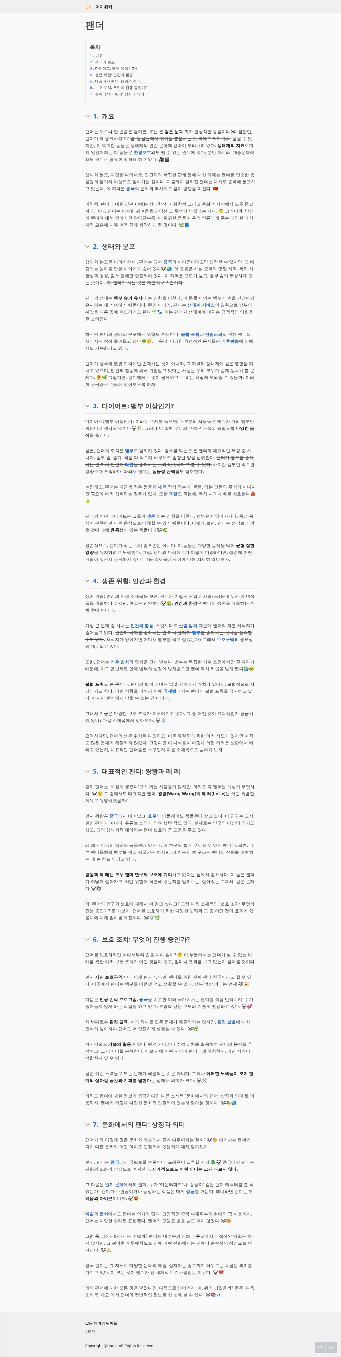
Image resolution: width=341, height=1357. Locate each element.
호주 (152, 816)
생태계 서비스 (201, 305)
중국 (130, 188)
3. (96, 406)
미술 (89, 1214)
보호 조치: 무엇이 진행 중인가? (118, 87)
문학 (104, 1214)
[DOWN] (331, 1347)
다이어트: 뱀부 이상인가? (113, 68)
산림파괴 (214, 334)
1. (96, 116)
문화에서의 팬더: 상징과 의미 (117, 93)
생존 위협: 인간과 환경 (111, 74)
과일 (173, 494)
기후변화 (230, 341)
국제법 (169, 691)
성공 (190, 1191)
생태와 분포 (102, 61)
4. (96, 581)
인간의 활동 (142, 625)
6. (96, 939)
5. (96, 771)
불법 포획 (190, 334)
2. (96, 246)
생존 (151, 516)
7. (96, 1124)
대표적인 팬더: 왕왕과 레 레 (115, 81)
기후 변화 (120, 662)
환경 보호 (226, 1022)
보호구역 (225, 639)
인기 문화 (114, 1184)
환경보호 (142, 152)
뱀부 (129, 450)
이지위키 (103, 7)
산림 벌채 (188, 625)
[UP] (320, 1347)
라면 (129, 464)
